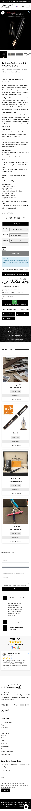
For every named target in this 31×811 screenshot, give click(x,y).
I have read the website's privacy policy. (15, 585)
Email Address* (5, 770)
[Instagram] (7, 710)
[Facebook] (2, 710)
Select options (15, 391)
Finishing (5, 228)
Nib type (5, 240)
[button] (3, 13)
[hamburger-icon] (28, 6)
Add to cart (15, 253)
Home (3, 69)
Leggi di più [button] (5, 668)
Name (2, 777)
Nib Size (5, 234)
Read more (15, 437)
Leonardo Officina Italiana (13, 69)
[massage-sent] (2, 299)
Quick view (15, 395)
